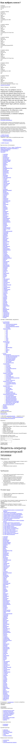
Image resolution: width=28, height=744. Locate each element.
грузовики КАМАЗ (7, 735)
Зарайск (5, 196)
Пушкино (5, 268)
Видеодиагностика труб (8, 404)
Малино (5, 237)
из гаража (8, 366)
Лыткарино (5, 232)
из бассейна (8, 367)
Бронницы (5, 162)
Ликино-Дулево (6, 228)
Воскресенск (6, 172)
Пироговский (6, 261)
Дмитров (5, 182)
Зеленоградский (6, 200)
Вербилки (5, 164)
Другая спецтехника (7, 140)
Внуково (5, 169)
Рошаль (4, 276)
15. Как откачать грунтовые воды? (10, 528)
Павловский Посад (7, 257)
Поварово (5, 262)
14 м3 (7, 340)
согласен (3, 704)
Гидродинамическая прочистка (10, 394)
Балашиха (5, 156)
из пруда (8, 384)
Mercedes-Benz (9, 347)
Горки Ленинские (7, 177)
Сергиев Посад (6, 282)
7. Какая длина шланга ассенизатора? (11, 518)
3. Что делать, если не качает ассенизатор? (12, 513)
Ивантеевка (5, 202)
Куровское (5, 225)
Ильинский (5, 204)
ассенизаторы (6, 740)
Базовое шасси (6, 341)
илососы (5, 741)
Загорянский (6, 193)
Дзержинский (6, 181)
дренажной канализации (11, 398)
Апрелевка (5, 154)
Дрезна (4, 186)
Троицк (4, 294)
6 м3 (7, 333)
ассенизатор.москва (10, 416)
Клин (4, 210)
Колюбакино (6, 213)
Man (7, 346)
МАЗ (7, 351)
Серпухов (5, 283)
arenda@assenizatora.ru (5, 149)
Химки (4, 299)
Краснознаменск (6, 221)
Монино (5, 242)
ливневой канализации (11, 397)
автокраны (5, 725)
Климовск (5, 209)
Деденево (5, 178)
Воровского (5, 171)
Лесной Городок (6, 227)
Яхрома (5, 317)
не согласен (3, 707)
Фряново (5, 298)
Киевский (5, 207)
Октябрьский (6, 255)
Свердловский (6, 278)
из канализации (9, 374)
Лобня (4, 230)
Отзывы (5, 405)
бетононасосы (6, 718)
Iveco (7, 345)
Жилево (5, 191)
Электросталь (6, 313)
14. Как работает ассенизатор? (10, 527)
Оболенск (5, 252)
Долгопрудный (6, 183)
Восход (4, 174)
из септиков (8, 375)
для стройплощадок (10, 360)
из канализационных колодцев (12, 377)
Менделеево (6, 238)
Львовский (5, 233)
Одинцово (5, 254)
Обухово (5, 253)
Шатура (5, 308)
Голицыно (5, 176)
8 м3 (7, 335)
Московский (6, 244)
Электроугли (6, 315)
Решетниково (6, 273)
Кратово (5, 223)
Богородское (6, 158)
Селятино (5, 281)
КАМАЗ (7, 349)
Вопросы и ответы (7, 139)
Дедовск (5, 179)
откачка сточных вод (10, 380)
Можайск (5, 240)
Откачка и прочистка (8, 386)
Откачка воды (6, 363)
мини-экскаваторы (7, 715)
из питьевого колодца (10, 382)
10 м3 (7, 338)
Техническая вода (7, 354)
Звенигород (5, 198)
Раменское (5, 270)
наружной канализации (11, 396)
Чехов (4, 306)
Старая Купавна (6, 289)
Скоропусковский (7, 284)
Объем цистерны (7, 328)
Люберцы (5, 234)
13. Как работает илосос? (8, 526)
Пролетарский (6, 266)
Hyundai (7, 342)
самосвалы (5, 729)
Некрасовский (6, 248)
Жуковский (5, 192)
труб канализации (10, 395)
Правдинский (6, 264)
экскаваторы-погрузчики (8, 710)
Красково (5, 217)
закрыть (2, 502)
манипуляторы (6, 730)
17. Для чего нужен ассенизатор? (10, 530)
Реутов (4, 271)
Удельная (5, 296)
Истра (4, 205)
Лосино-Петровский (7, 231)
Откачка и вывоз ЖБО (8, 373)
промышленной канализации (12, 401)
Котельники (5, 216)
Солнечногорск (6, 287)
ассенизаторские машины (11, 324)
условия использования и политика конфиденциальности (12, 418)
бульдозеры (5, 716)
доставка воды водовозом (11, 356)
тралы (4, 734)
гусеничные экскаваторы (8, 712)
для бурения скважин (10, 359)
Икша (4, 203)
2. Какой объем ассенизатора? (9, 512)
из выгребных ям (9, 376)
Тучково (5, 295)
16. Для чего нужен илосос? (9, 529)
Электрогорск (6, 312)
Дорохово (5, 185)
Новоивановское (7, 249)
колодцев (8, 387)
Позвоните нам (4, 413)
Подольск (5, 263)
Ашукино (5, 155)
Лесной (4, 226)
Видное (5, 167)
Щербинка (5, 311)
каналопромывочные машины (12, 326)
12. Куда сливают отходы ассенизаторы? (12, 525)
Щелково (5, 310)
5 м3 (7, 332)
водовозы (8, 327)
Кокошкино (5, 211)
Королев (5, 214)
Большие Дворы (6, 161)
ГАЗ (6, 348)
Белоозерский (6, 157)
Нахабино (5, 247)
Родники (5, 275)
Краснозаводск (6, 220)
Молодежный (6, 241)
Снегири (5, 285)
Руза (4, 277)
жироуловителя (9, 389)
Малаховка (5, 235)
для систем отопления (10, 358)
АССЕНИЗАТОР (4, 150)
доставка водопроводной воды (12, 355)
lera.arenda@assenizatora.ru (6, 120)
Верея (4, 165)
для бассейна (8, 361)
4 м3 (7, 331)
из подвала (8, 365)
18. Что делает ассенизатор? (9, 532)
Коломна (5, 212)
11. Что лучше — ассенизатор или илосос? (12, 523)
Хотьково (5, 302)
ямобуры (5, 719)
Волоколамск (6, 170)
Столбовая (5, 290)
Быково (4, 163)
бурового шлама (9, 391)
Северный (5, 280)
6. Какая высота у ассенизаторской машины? (13, 516)
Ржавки (5, 274)
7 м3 (7, 334)
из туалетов (8, 379)
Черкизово (5, 304)
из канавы (8, 369)
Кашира (5, 206)
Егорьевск (5, 189)
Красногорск (6, 219)
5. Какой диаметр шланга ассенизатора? (12, 515)
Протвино (5, 267)
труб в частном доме (10, 403)
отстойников (8, 388)
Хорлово (5, 301)
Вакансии (5, 408)
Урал (7, 352)
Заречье (5, 197)
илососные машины (10, 325)
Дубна (4, 188)
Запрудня (5, 195)
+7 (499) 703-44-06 (5, 135)
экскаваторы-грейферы (8, 714)
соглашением (10, 702)
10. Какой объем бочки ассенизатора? (11, 522)
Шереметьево (6, 309)
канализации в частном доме (12, 402)
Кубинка (5, 224)
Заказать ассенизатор (5, 85)
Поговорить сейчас (5, 136)
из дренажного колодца (11, 368)
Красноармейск (6, 218)
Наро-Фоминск (6, 246)
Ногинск (5, 250)
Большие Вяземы (7, 160)
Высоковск (5, 175)
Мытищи (5, 245)
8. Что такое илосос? (7, 519)
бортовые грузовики (7, 732)
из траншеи (8, 370)
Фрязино (5, 297)
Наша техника (6, 323)
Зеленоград (5, 199)
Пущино (5, 269)
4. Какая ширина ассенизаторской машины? (13, 514)
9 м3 (7, 337)
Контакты (5, 407)
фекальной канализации (11, 400)
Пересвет (5, 259)
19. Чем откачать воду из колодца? (10, 533)
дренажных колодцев (10, 393)
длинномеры (6, 733)
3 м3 (7, 330)
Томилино (5, 292)
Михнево (5, 239)
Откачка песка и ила (7, 381)
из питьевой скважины (11, 383)
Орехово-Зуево (6, 256)
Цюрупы (5, 303)
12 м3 (7, 339)
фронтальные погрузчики (9, 717)
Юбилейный (6, 316)
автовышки (5, 724)
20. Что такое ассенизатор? (9, 534)
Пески (4, 260)
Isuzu (7, 344)
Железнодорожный (7, 190)
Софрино (5, 288)
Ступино (5, 291)
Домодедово (6, 184)
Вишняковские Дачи (7, 168)
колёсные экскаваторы (8, 711)
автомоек (8, 390)
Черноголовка (6, 305)
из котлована (8, 372)
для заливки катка (10, 362)
